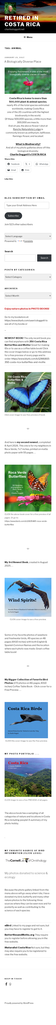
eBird (8, 925)
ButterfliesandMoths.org (19, 934)
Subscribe (13, 215)
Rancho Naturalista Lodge (27, 129)
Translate (28, 241)
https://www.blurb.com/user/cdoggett (25, 320)
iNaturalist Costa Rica (18, 947)
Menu (29, 37)
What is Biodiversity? (28, 144)
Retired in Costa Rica (23, 21)
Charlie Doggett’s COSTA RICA (28, 154)
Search (9, 251)
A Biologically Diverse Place (22, 61)
